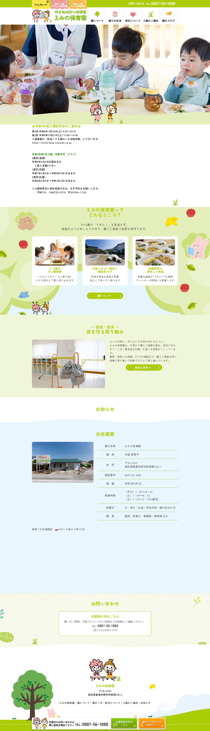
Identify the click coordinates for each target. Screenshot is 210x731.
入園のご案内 (130, 702)
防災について (112, 702)
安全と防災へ (143, 367)
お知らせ (146, 702)
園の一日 (97, 702)
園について (104, 296)
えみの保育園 (67, 702)
